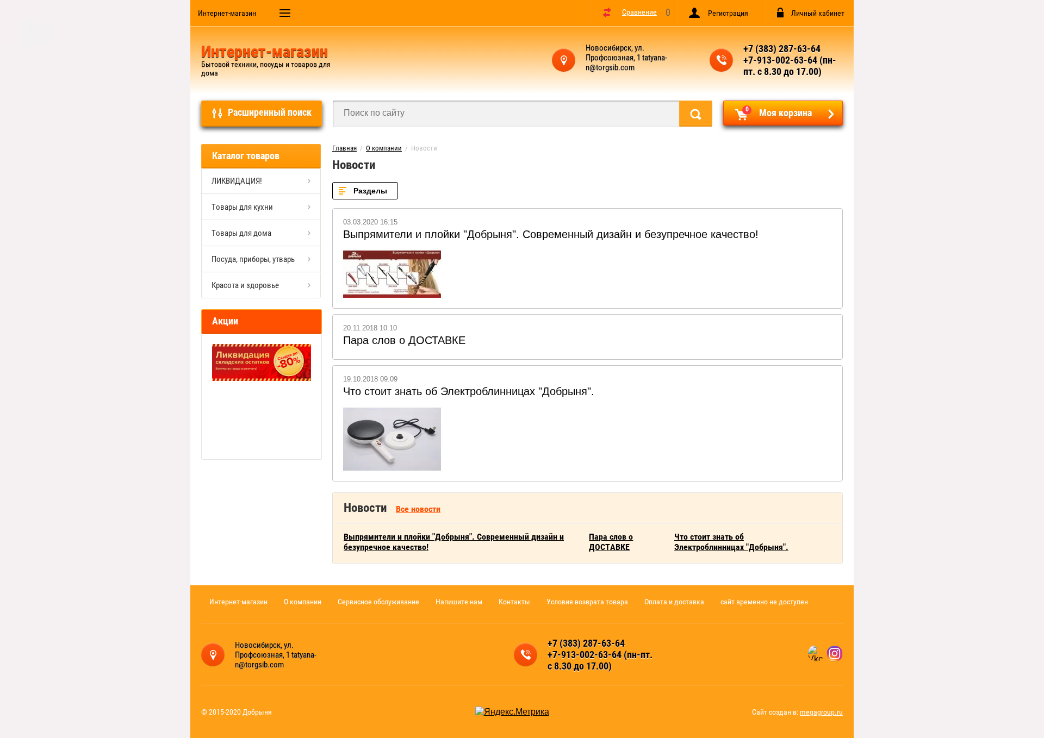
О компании (384, 148)
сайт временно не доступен (764, 601)
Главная (344, 148)
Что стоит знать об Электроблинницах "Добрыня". (468, 391)
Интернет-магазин (227, 13)
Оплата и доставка (674, 601)
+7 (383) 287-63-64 (782, 48)
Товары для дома (241, 233)
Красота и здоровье (245, 285)
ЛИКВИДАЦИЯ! (237, 181)
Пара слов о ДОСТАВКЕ (404, 340)
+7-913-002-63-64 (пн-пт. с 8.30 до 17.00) (789, 65)
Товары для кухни (242, 207)
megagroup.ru (821, 712)
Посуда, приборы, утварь (253, 259)
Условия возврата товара (587, 601)
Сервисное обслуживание (378, 601)
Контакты (514, 601)
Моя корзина (778, 111)
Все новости (418, 509)
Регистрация (728, 13)
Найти (695, 114)
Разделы (370, 190)
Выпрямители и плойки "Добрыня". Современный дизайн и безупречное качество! (551, 234)
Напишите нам (459, 601)
